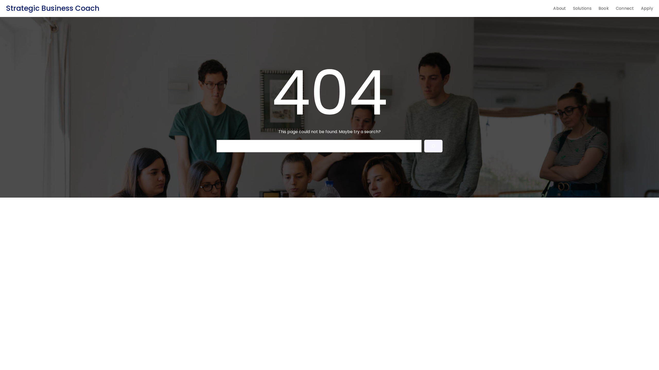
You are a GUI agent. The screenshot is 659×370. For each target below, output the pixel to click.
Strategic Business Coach (52, 8)
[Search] (433, 146)
